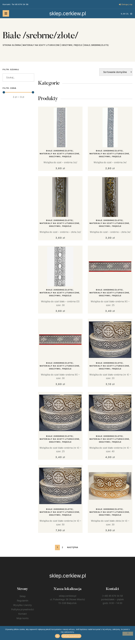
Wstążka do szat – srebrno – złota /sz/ (60, 232)
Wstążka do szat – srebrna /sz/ (60, 162)
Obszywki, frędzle (72, 45)
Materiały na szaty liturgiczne (41, 45)
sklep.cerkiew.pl (67, 13)
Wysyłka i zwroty (22, 605)
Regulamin (22, 600)
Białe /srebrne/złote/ (59, 151)
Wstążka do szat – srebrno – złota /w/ (110, 232)
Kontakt (22, 613)
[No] (127, 634)
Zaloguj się (127, 4)
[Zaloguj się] (120, 4)
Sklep (23, 596)
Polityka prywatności (22, 609)
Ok (57, 636)
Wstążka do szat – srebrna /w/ (110, 162)
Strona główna (12, 45)
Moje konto (22, 618)
